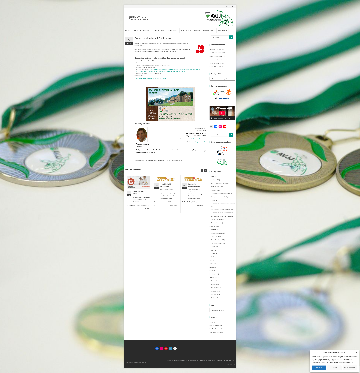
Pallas (214, 246)
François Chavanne (176, 160)
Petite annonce (144, 205)
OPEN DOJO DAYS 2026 (217, 49)
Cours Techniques (216, 240)
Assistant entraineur (217, 233)
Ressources (185, 30)
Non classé (213, 274)
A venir (147, 160)
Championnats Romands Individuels (221, 209)
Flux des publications (216, 325)
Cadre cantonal (215, 236)
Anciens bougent (217, 243)
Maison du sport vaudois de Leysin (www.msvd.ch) (151, 78)
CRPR (212, 250)
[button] (356, 352)
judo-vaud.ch (138, 17)
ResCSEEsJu (214, 287)
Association (213, 180)
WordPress (143, 362)
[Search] (231, 37)
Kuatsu (212, 263)
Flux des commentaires (216, 329)
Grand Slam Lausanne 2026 (217, 56)
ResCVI (213, 298)
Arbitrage (213, 229)
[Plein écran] (232, 118)
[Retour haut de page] (205, 151)
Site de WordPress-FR (216, 332)
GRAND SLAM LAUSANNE (217, 53)
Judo (162, 160)
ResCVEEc (214, 291)
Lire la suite (145, 208)
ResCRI (213, 280)
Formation (172, 30)
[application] (222, 113)
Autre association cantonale (219, 183)
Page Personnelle (200, 142)
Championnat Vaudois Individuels (220, 193)
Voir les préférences (350, 368)
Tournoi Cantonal (216, 219)
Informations (208, 30)
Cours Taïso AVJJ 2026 (216, 66)
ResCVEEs (214, 294)
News (211, 270)
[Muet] (229, 118)
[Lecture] (212, 118)
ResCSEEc (214, 284)
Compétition (132, 205)
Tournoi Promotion (216, 223)
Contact (228, 6)
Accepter (319, 368)
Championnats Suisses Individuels (221, 212)
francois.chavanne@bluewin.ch (197, 139)
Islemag (127, 362)
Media (211, 267)
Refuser (334, 368)
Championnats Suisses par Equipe (221, 216)
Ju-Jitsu (158, 160)
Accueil (128, 30)
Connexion (213, 322)
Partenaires (222, 30)
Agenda (197, 30)
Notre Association (141, 30)
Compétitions (158, 30)
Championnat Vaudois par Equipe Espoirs (223, 203)
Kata (211, 260)
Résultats (212, 277)
